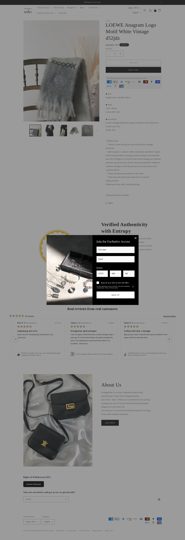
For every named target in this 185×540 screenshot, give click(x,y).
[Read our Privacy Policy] (133, 286)
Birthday (100, 268)
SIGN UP (115, 295)
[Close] (136, 238)
